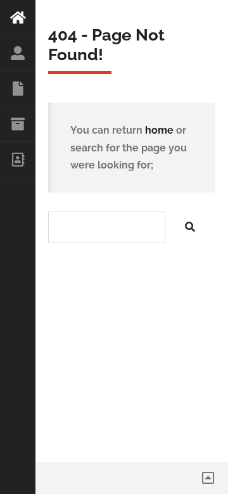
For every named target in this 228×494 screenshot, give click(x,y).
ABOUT (17, 53)
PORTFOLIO (17, 124)
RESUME (17, 88)
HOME (17, 17)
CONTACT (17, 159)
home (159, 130)
